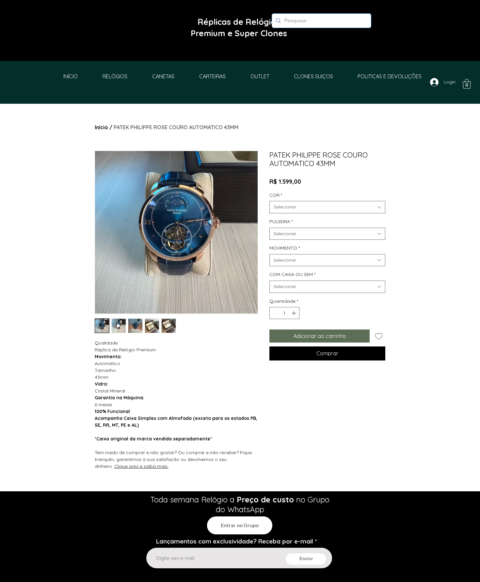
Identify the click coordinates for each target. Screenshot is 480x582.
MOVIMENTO (284, 248)
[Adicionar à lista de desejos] (378, 336)
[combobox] (327, 207)
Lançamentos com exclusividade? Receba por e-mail (234, 541)
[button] (467, 84)
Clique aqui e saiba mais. (141, 466)
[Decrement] (274, 313)
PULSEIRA (281, 221)
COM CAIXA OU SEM (292, 274)
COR (275, 195)
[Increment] (294, 313)
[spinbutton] (284, 313)
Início (101, 127)
